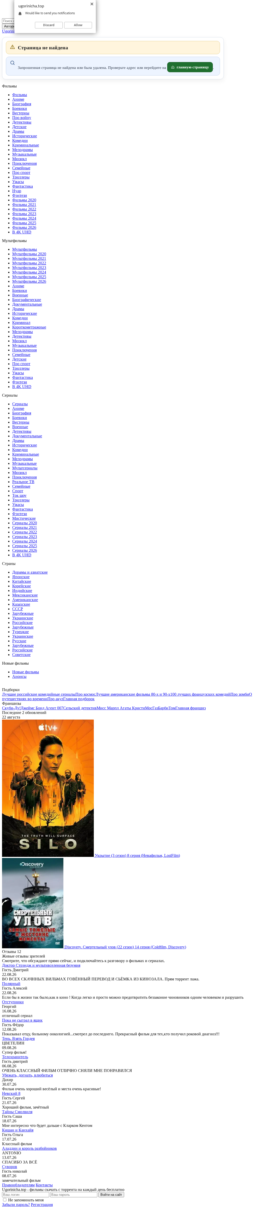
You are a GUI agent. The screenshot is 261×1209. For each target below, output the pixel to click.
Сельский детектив (80, 708)
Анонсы (19, 676)
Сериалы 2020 (24, 523)
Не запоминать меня (26, 1200)
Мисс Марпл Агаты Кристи (121, 708)
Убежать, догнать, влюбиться (27, 1075)
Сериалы (20, 404)
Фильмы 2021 (24, 204)
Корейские (21, 586)
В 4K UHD (21, 232)
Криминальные (25, 145)
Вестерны (20, 113)
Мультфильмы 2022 (29, 263)
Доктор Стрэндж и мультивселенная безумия (41, 965)
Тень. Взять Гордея (18, 1038)
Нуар (16, 191)
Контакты (44, 1185)
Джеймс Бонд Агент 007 (42, 708)
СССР (17, 609)
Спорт (17, 491)
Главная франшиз (190, 708)
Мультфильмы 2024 (29, 272)
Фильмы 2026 (24, 227)
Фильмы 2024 (24, 218)
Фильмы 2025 (24, 223)
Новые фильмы (25, 672)
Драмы (18, 131)
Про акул (55, 699)
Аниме (18, 99)
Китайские (21, 581)
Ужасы (18, 182)
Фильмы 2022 (24, 209)
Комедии (20, 140)
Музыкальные (24, 154)
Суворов (9, 1167)
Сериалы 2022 (24, 532)
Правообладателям (18, 1185)
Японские (21, 577)
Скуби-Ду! (11, 708)
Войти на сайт (111, 1195)
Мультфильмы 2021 (29, 258)
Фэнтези (19, 195)
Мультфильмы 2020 (29, 254)
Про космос (85, 694)
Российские (22, 622)
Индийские (22, 590)
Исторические (24, 136)
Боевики (19, 108)
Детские (19, 127)
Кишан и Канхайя (17, 1130)
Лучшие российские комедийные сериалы (38, 694)
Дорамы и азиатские (30, 572)
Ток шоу (19, 495)
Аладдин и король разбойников (29, 1148)
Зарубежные (23, 613)
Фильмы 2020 (24, 200)
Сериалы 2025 (24, 546)
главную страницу (193, 67)
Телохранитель (15, 1057)
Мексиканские (25, 595)
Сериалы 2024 (24, 541)
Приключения (24, 163)
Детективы (21, 122)
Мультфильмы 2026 (29, 281)
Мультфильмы (24, 249)
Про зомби (239, 694)
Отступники (13, 1002)
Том (171, 708)
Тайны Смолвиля (17, 1112)
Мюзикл (19, 159)
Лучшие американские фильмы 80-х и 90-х (133, 694)
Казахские (21, 604)
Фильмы (19, 95)
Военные (20, 295)
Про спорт (21, 172)
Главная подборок (79, 699)
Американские (25, 600)
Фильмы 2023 (24, 214)
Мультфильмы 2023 (29, 267)
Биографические (26, 299)
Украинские (22, 618)
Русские (19, 641)
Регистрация (42, 1204)
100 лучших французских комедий (200, 694)
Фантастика (22, 186)
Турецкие (20, 632)
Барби (163, 708)
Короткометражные (29, 327)
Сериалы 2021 (24, 527)
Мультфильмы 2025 (29, 277)
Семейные (21, 168)
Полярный (11, 983)
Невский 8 (11, 1093)
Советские (21, 654)
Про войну (21, 117)
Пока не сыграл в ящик (22, 1020)
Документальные (27, 304)
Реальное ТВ (23, 482)
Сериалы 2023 (24, 536)
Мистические (24, 518)
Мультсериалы (24, 468)
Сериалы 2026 (24, 550)
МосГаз (151, 708)
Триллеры (21, 177)
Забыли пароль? (16, 1204)
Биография (21, 104)
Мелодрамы (22, 149)
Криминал (21, 322)
